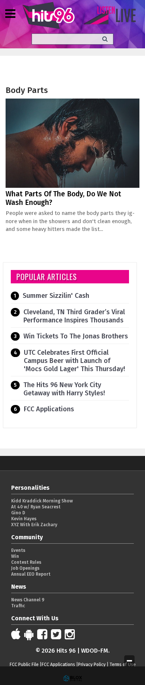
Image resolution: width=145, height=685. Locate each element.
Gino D (18, 512)
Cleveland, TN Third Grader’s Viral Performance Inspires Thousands (74, 316)
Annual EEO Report (31, 574)
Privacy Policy (92, 664)
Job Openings (25, 568)
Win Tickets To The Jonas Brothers (75, 336)
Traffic (18, 605)
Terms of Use (123, 664)
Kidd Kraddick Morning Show (42, 501)
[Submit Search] (105, 38)
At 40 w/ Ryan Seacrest (36, 506)
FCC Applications (49, 409)
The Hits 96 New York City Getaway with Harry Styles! (64, 389)
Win (15, 556)
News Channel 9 (27, 599)
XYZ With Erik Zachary (34, 524)
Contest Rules (26, 562)
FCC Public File (24, 664)
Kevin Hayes (23, 518)
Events (18, 550)
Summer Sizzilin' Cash (56, 296)
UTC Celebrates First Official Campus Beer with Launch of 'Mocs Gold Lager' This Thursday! (74, 360)
